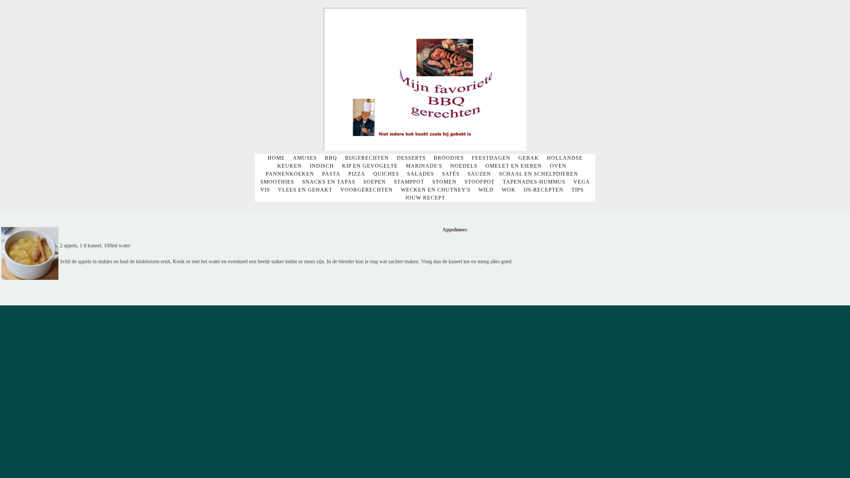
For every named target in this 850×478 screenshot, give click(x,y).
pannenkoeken (290, 174)
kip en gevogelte (370, 166)
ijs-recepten (543, 190)
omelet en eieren (513, 166)
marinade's (424, 166)
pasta (331, 174)
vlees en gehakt (305, 190)
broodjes (449, 158)
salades (420, 174)
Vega (581, 182)
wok (509, 190)
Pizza (356, 174)
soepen (374, 182)
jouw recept (425, 197)
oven (558, 166)
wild (486, 190)
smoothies (277, 182)
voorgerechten (366, 190)
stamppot (409, 182)
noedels (463, 166)
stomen (444, 182)
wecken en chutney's (435, 190)
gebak (528, 158)
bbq (331, 158)
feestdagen (491, 158)
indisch (322, 166)
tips (577, 190)
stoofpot (480, 182)
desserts (411, 158)
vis (265, 190)
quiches (386, 174)
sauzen (479, 174)
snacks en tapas (328, 182)
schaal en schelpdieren (538, 174)
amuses (305, 158)
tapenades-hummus (534, 182)
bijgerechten (367, 158)
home (276, 158)
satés (451, 174)
